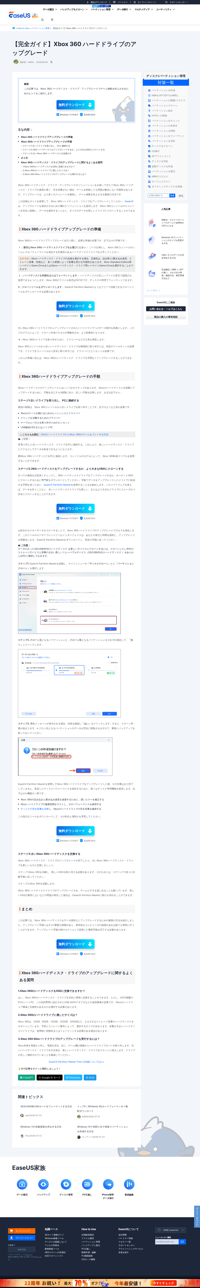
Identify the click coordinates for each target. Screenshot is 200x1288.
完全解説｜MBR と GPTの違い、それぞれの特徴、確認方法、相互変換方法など (172, 274)
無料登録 (22, 1249)
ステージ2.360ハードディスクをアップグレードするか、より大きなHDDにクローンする (64, 149)
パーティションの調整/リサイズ (166, 100)
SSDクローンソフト (54, 1256)
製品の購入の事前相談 (166, 316)
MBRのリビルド (158, 176)
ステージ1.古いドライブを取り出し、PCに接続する (46, 146)
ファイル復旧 (88, 1238)
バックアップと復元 (91, 1245)
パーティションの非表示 (162, 125)
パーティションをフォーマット (166, 135)
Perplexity (74, 1077)
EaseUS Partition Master (57, 484)
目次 (181, 195)
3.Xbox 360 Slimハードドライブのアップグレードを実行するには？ (54, 174)
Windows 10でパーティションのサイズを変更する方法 (172, 240)
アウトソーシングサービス (130, 1248)
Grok (91, 1077)
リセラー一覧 (124, 1241)
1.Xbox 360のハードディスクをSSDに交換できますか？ (49, 166)
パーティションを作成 (161, 90)
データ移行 (122, 9)
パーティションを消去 (161, 140)
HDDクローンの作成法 (55, 1252)
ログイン (29, 1254)
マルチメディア (142, 9)
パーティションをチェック (164, 120)
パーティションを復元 (161, 171)
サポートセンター (178, 2)
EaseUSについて (128, 1229)
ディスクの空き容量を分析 (35, 808)
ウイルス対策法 (52, 1245)
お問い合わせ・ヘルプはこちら (165, 308)
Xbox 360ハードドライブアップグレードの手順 (46, 141)
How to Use (23, 28)
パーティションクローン (162, 105)
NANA (31, 62)
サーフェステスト (159, 181)
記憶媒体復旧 (88, 1234)
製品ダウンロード (99, 2)
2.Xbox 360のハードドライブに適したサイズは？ (46, 170)
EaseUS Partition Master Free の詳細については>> (76, 1061)
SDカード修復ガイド (54, 1234)
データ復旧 (48, 9)
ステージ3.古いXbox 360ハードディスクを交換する (47, 153)
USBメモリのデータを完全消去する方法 (172, 256)
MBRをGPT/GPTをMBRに (163, 95)
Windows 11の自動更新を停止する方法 (40, 1126)
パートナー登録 (125, 1238)
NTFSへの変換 (157, 115)
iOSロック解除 (88, 1259)
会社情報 (122, 1234)
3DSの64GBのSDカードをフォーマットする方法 (46, 1106)
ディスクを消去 (158, 161)
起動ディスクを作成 (160, 166)
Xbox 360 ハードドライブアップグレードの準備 (47, 136)
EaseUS (23, 14)
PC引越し (86, 1248)
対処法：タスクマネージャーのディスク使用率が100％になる (172, 223)
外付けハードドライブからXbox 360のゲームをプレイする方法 (74, 434)
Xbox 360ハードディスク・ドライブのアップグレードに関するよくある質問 (61, 162)
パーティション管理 (100, 9)
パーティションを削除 (161, 130)
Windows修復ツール (54, 1238)
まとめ (24, 157)
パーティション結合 (160, 110)
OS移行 (154, 151)
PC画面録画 (87, 1256)
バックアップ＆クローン (72, 9)
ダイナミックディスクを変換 (165, 186)
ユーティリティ (163, 9)
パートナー (123, 2)
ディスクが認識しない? (55, 1241)
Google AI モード (51, 1077)
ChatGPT (28, 1077)
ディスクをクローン (160, 146)
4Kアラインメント (159, 156)
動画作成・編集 (89, 1252)
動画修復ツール (52, 1248)
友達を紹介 (123, 1252)
